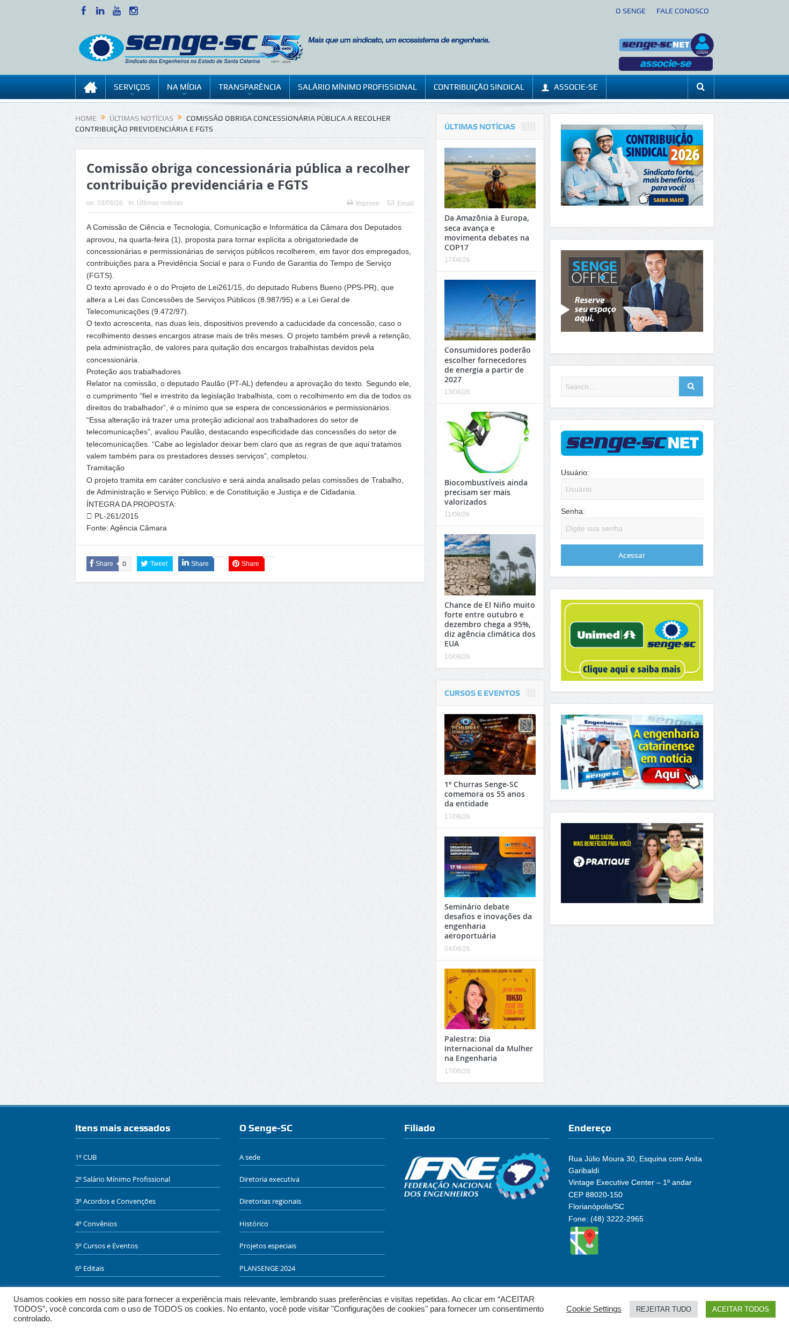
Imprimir (367, 203)
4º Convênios (96, 1223)
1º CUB (86, 1157)
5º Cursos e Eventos (106, 1245)
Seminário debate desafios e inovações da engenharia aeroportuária (488, 921)
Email (405, 203)
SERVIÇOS (132, 87)
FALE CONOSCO (682, 10)
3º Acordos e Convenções (115, 1201)
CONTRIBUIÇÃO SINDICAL (479, 87)
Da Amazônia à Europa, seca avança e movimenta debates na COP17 (486, 232)
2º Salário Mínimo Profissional (122, 1179)
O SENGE (631, 10)
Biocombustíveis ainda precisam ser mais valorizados (486, 492)
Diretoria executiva (269, 1179)
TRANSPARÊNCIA (249, 87)
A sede (249, 1157)
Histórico (253, 1223)
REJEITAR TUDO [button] (663, 1309)
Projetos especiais (267, 1245)
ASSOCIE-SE (576, 87)
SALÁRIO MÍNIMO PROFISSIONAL (357, 87)
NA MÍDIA (184, 87)
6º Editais (89, 1268)
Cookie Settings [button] (594, 1309)
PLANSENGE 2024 (267, 1268)
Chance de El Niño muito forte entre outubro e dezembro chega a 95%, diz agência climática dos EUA (490, 624)
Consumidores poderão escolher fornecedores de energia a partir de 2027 (487, 364)
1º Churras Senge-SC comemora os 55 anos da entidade (484, 794)
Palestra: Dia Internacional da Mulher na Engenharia (488, 1048)
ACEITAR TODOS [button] (740, 1309)
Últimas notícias (160, 203)
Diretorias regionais (270, 1201)
